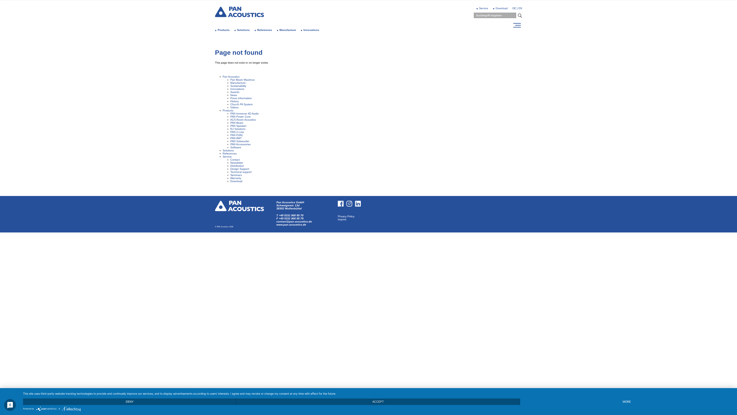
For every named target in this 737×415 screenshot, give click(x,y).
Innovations (311, 30)
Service (483, 8)
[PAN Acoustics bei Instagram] (350, 213)
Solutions (243, 30)
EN (520, 8)
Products (224, 30)
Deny (130, 401)
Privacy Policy (346, 216)
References (264, 30)
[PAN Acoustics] (239, 15)
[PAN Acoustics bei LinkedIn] (359, 213)
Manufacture (287, 30)
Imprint (342, 219)
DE (514, 8)
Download (502, 8)
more (627, 401)
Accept (378, 401)
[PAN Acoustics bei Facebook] (342, 213)
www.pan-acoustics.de (291, 224)
